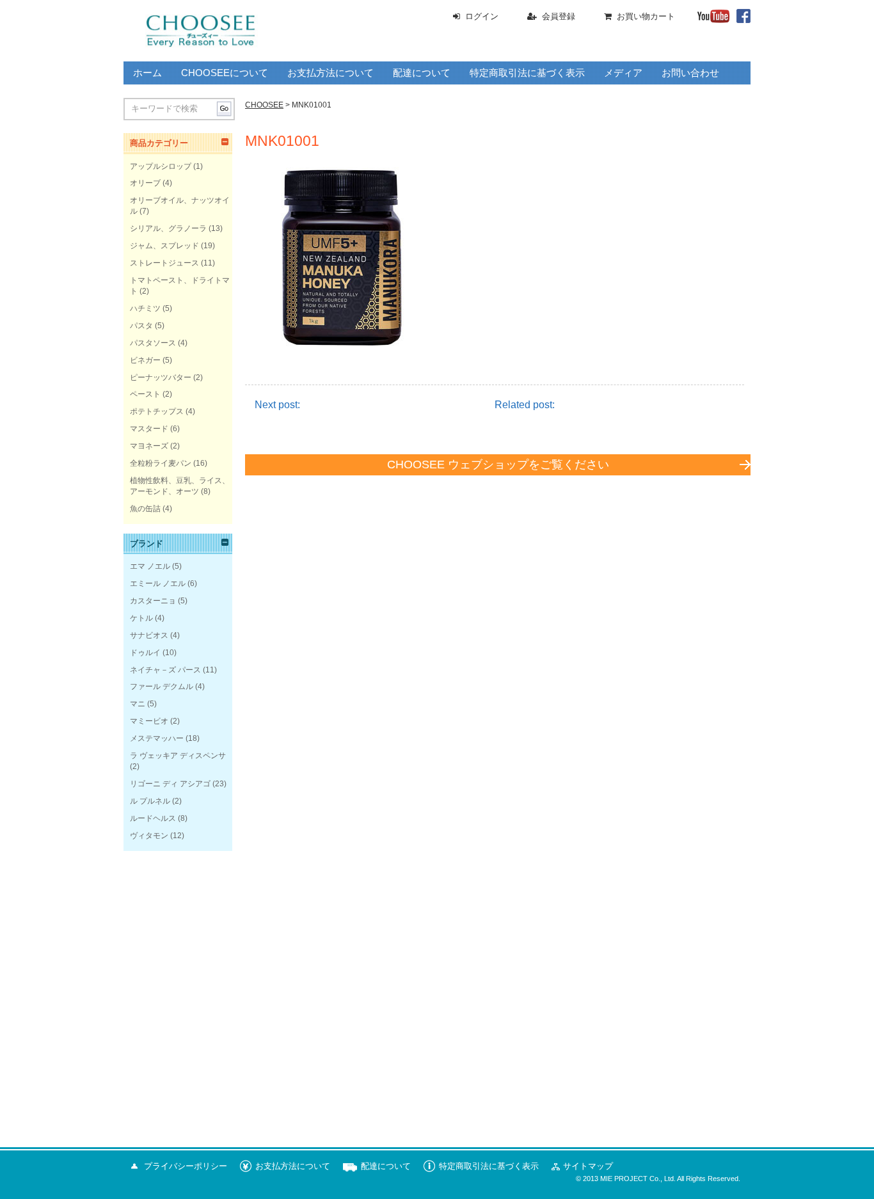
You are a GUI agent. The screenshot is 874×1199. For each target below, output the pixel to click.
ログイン (481, 16)
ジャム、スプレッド (164, 245)
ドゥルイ (145, 652)
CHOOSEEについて (224, 73)
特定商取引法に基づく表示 (527, 73)
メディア (623, 73)
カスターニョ (153, 600)
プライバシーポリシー (185, 1166)
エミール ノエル (158, 583)
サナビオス (149, 635)
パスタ (141, 325)
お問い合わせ (690, 73)
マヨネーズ (149, 445)
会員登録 (558, 16)
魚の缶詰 (145, 508)
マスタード (149, 428)
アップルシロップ (160, 166)
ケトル (141, 618)
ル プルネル (150, 801)
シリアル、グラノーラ (168, 228)
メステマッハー (157, 738)
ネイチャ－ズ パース (165, 669)
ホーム (147, 73)
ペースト (145, 394)
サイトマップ (588, 1166)
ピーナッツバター (160, 377)
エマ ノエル (150, 566)
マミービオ (149, 721)
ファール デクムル (161, 686)
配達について (421, 73)
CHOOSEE (264, 104)
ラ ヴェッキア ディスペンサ (178, 755)
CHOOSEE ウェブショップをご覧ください (498, 464)
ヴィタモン (149, 835)
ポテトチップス (157, 411)
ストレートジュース (164, 262)
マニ (137, 703)
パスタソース (153, 342)
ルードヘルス (153, 818)
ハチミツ (145, 308)
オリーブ (145, 183)
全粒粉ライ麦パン (160, 463)
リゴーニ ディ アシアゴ (170, 783)
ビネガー (145, 360)
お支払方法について (330, 73)
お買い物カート (646, 16)
